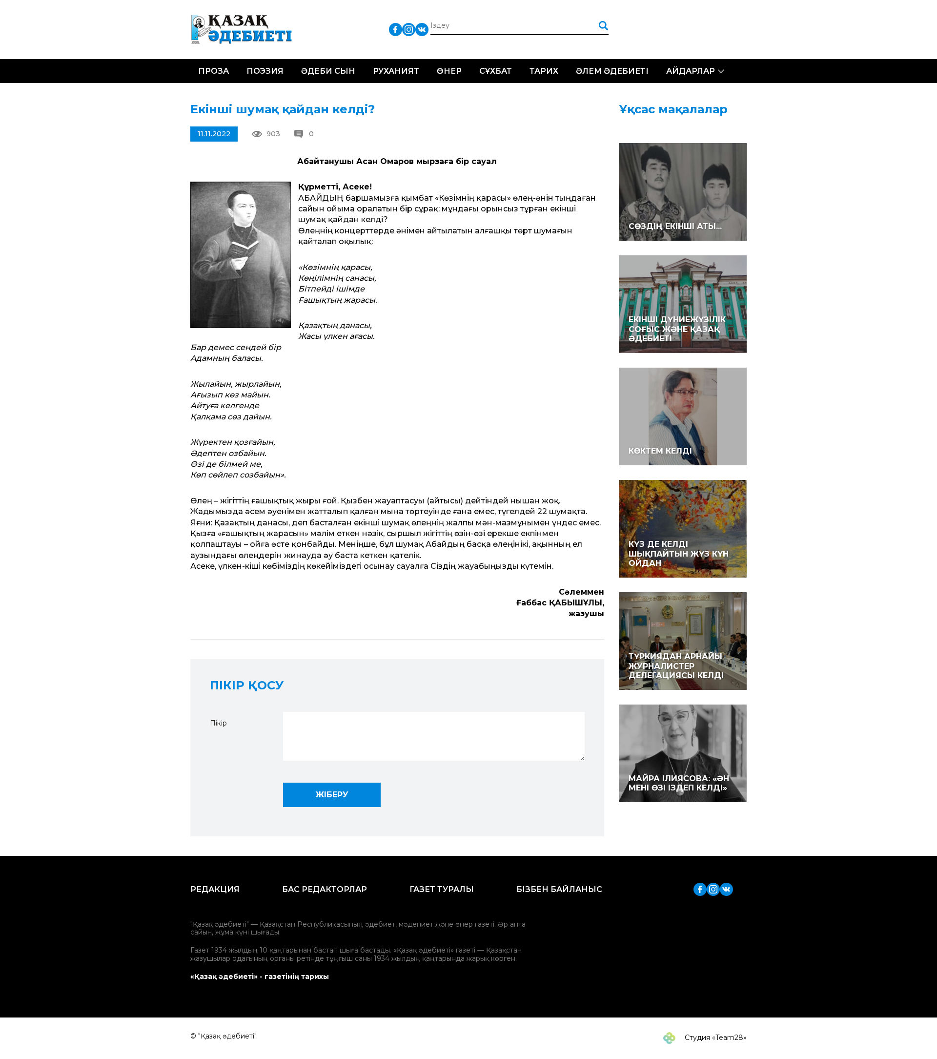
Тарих (544, 71)
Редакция (215, 889)
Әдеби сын (328, 71)
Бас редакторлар (324, 889)
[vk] (421, 29)
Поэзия (265, 71)
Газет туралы (441, 889)
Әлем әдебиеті (612, 71)
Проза (213, 71)
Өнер (449, 71)
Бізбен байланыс (559, 889)
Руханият (396, 71)
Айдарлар (690, 71)
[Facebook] (395, 29)
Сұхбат (495, 71)
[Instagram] (408, 29)
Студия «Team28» (715, 1037)
